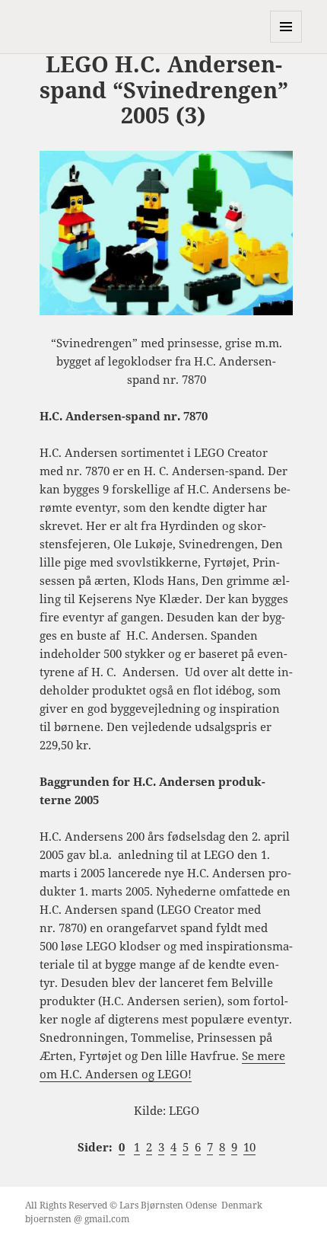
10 (249, 1146)
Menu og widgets (286, 42)
